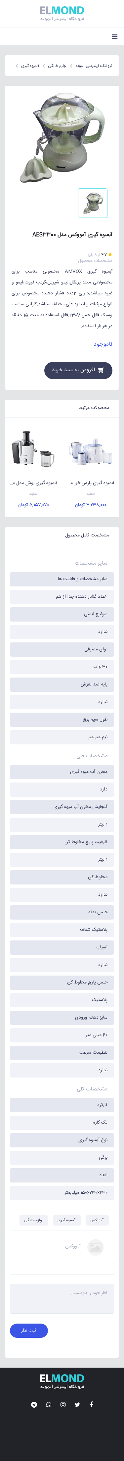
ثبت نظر (28, 1331)
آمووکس (96, 1220)
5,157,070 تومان (33, 505)
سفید (90, 494)
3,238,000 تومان (90, 505)
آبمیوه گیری (66, 1220)
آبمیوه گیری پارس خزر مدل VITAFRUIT (88, 483)
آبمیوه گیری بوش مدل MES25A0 (31, 483)
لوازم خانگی (33, 1220)
